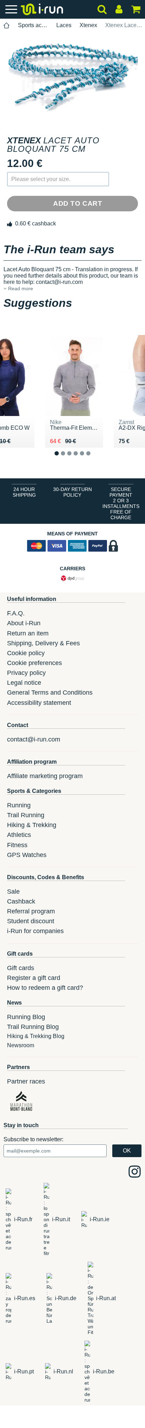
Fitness (17, 845)
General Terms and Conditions (50, 692)
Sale (13, 891)
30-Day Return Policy (72, 492)
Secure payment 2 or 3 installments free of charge (120, 503)
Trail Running (25, 815)
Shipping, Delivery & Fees (43, 643)
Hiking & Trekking (31, 824)
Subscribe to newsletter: (33, 1139)
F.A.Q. (16, 613)
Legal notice (24, 682)
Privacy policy (26, 672)
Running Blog (26, 1016)
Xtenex (88, 25)
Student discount (30, 921)
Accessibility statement (39, 702)
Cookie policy (26, 653)
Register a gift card (33, 977)
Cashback (21, 901)
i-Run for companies (35, 931)
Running (19, 805)
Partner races (26, 1081)
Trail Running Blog (33, 1026)
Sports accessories (33, 25)
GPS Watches (26, 854)
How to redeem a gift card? (45, 987)
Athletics (19, 834)
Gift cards (20, 967)
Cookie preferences (34, 662)
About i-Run (23, 623)
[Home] (7, 25)
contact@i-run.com (33, 739)
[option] (72, 78)
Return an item (28, 633)
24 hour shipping (24, 492)
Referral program (31, 911)
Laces (63, 25)
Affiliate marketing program (45, 776)
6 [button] (93, 459)
